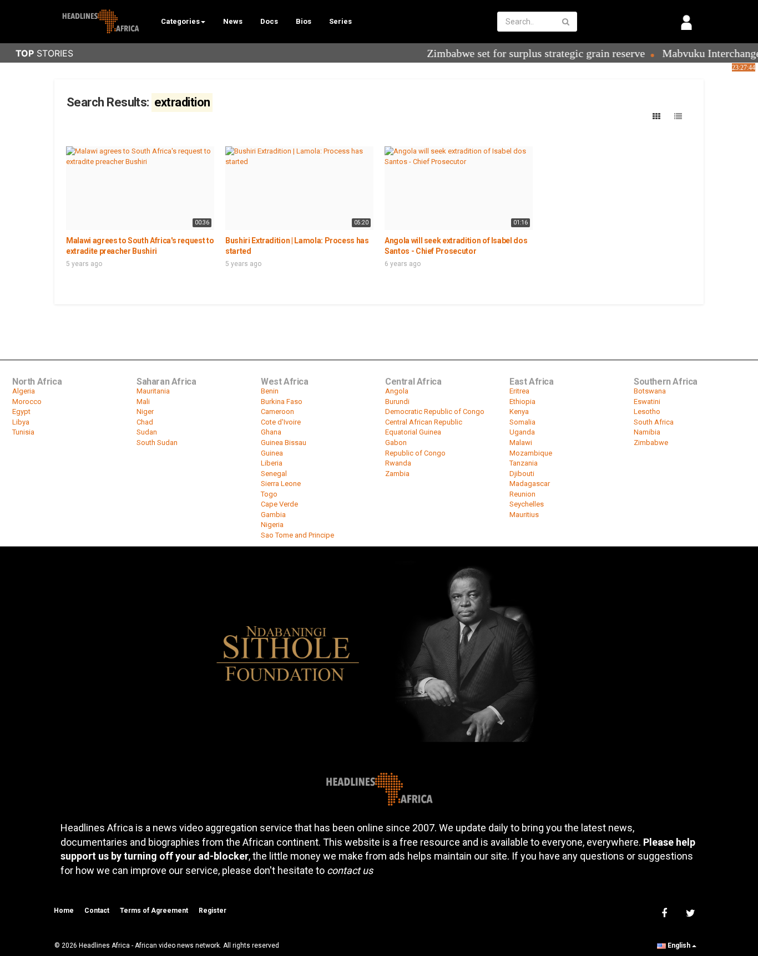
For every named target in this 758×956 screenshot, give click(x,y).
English (679, 945)
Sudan (147, 432)
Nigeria (272, 524)
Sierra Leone (281, 483)
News (232, 21)
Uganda (522, 432)
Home (64, 910)
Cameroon (277, 411)
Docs (269, 21)
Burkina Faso (281, 401)
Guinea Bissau (283, 442)
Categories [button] (180, 21)
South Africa (654, 422)
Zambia (397, 473)
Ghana (271, 432)
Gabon (396, 442)
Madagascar (529, 483)
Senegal (274, 473)
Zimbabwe (651, 442)
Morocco (27, 401)
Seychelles (526, 504)
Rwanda (398, 463)
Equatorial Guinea (413, 432)
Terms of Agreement (154, 910)
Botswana (650, 391)
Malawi (520, 442)
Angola (396, 391)
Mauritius (524, 514)
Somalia (522, 422)
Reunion (522, 494)
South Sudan (157, 442)
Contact (96, 910)
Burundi (397, 401)
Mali (143, 401)
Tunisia (23, 432)
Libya (20, 422)
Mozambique (530, 453)
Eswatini (647, 401)
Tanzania (523, 463)
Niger (145, 411)
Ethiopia (522, 401)
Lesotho (647, 411)
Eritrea (519, 391)
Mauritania (153, 391)
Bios (303, 21)
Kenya (519, 411)
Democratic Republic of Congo (434, 411)
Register (212, 910)
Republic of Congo (415, 453)
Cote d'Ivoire (281, 422)
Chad (145, 422)
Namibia (647, 432)
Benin (270, 391)
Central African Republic (423, 422)
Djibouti (521, 473)
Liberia (271, 463)
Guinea (272, 453)
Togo (269, 494)
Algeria (23, 391)
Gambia (273, 514)
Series (340, 21)
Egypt (21, 411)
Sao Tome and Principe (297, 535)
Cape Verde (279, 504)
